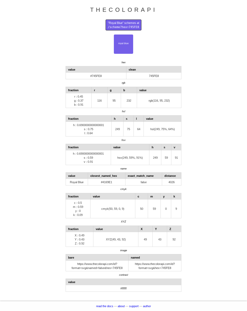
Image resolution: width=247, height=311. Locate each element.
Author (147, 306)
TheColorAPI (123, 10)
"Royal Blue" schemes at (123, 25)
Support (134, 306)
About (121, 306)
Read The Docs (104, 306)
